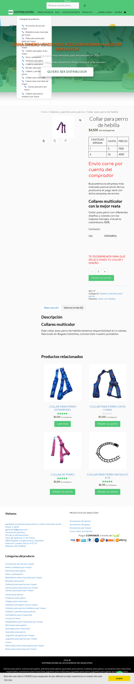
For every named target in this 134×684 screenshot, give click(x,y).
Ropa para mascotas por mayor (21, 649)
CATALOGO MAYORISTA (71, 12)
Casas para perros (14, 595)
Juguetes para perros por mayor (21, 639)
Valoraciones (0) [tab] (73, 307)
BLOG (57, 12)
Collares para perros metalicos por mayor (25, 608)
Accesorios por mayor (80, 528)
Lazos (8, 642)
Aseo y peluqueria (14, 574)
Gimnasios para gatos (16, 625)
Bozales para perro (14, 581)
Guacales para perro (15, 632)
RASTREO (118, 12)
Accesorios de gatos (80, 525)
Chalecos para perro (15, 598)
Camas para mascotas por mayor (21, 588)
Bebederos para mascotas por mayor (23, 578)
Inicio (44, 112)
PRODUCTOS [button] (87, 12)
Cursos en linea (12, 618)
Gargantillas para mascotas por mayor (24, 622)
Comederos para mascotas (18, 615)
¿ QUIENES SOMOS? (105, 12)
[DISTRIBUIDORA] (11, 12)
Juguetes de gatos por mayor (20, 635)
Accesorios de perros (80, 521)
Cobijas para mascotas (16, 601)
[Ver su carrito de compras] (125, 12)
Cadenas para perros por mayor (21, 584)
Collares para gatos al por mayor (21, 605)
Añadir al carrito (101, 278)
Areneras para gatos (15, 571)
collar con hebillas (107, 299)
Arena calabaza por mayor (18, 567)
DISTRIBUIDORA (24, 12)
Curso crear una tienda (81, 531)
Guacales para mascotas (17, 629)
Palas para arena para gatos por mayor (24, 646)
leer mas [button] (8, 680)
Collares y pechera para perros (67, 112)
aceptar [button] (119, 678)
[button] (80, 120)
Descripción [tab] (51, 307)
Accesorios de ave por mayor (19, 564)
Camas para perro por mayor (19, 590)
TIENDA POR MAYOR (45, 12)
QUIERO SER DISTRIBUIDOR (67, 72)
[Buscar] (84, 5)
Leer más (62, 424)
